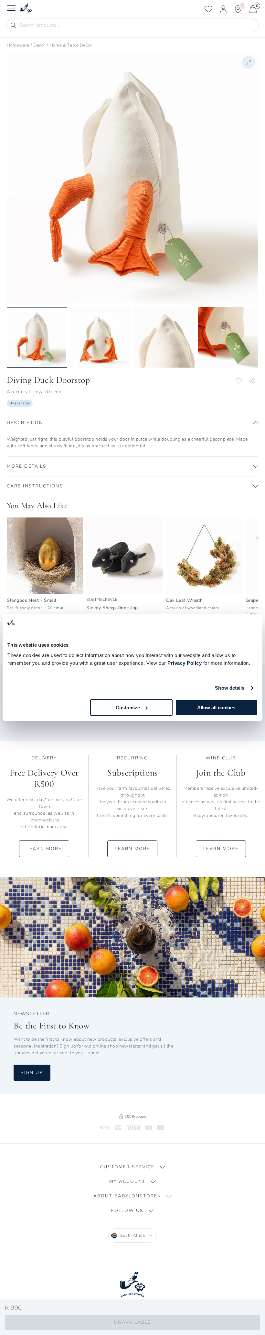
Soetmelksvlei (102, 599)
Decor (39, 45)
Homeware (18, 45)
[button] (132, 423)
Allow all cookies (216, 707)
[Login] (223, 9)
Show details (229, 688)
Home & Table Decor (71, 45)
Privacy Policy (184, 663)
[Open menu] (11, 9)
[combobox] (133, 1235)
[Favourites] (208, 9)
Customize (128, 707)
